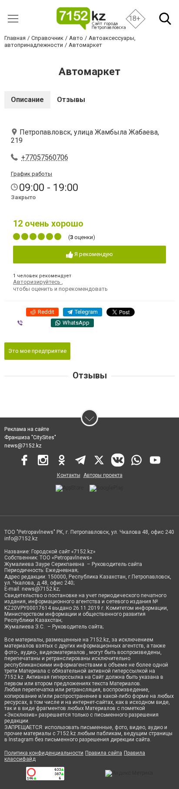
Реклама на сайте (26, 429)
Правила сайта (103, 753)
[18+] (91, 18)
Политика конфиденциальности (43, 753)
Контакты (68, 475)
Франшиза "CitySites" (30, 437)
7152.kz (99, 640)
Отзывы (71, 99)
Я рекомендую (93, 254)
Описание (27, 99)
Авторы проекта (103, 475)
